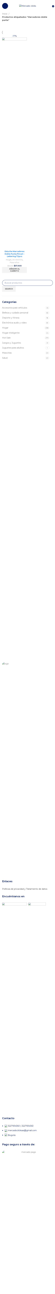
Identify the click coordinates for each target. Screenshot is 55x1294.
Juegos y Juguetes (11, 343)
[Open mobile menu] (5, 6)
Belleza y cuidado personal (15, 312)
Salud (4, 358)
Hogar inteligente (11, 333)
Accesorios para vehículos (14, 307)
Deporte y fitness (10, 317)
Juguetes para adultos (13, 347)
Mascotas (7, 353)
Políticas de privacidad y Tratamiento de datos (24, 889)
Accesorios (17, 260)
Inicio (5, 14)
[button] (14, 270)
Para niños (14, 262)
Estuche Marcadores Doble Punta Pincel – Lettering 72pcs (14, 253)
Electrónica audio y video (14, 322)
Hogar (5, 327)
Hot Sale (6, 337)
